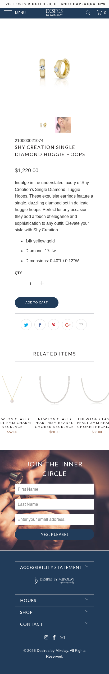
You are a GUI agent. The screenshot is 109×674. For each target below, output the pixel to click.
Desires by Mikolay (52, 650)
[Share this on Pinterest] (53, 324)
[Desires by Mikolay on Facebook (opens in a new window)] (54, 638)
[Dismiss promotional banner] (104, 5)
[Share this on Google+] (67, 324)
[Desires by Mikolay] (54, 13)
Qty (18, 273)
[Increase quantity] (41, 283)
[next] (89, 68)
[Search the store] (87, 13)
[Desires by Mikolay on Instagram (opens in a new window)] (46, 638)
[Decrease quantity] (19, 283)
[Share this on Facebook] (40, 324)
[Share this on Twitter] (26, 324)
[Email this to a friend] (81, 324)
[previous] (20, 68)
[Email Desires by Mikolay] (62, 638)
